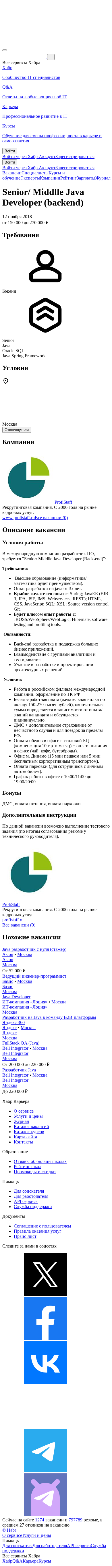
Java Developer (16, 996)
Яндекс (9, 1027)
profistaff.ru (13, 919)
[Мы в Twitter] (45, 1294)
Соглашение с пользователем (42, 1226)
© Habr (9, 1530)
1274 (39, 1519)
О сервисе (24, 1111)
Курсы (44, 1561)
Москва (24, 954)
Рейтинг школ (27, 1166)
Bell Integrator (15, 1048)
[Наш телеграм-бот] (45, 1514)
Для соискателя (29, 1191)
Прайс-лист (25, 1236)
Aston (7, 954)
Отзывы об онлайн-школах (40, 1161)
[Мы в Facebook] (45, 1338)
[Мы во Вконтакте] (45, 1382)
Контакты (23, 1141)
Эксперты (30, 178)
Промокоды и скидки (35, 1171)
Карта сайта (25, 1136)
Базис (7, 981)
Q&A (17, 1561)
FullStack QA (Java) (20, 1043)
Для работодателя (31, 1196)
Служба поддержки (33, 1206)
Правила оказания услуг (37, 1231)
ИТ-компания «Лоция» (24, 1001)
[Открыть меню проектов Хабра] (4, 50)
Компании (50, 178)
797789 (75, 1519)
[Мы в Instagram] (45, 1426)
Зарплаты (86, 178)
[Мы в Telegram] (45, 1470)
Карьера (30, 1561)
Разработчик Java (19, 1069)
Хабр (7, 1561)
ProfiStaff (63, 502)
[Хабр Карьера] (24, 56)
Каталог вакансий (31, 1126)
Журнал (103, 178)
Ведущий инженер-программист (34, 976)
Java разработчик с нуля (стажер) (34, 949)
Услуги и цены (28, 1116)
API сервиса (26, 1201)
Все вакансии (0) (51, 517)
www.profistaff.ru (18, 517)
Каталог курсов (29, 1131)
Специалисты (35, 172)
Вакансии (12, 172)
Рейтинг (68, 178)
